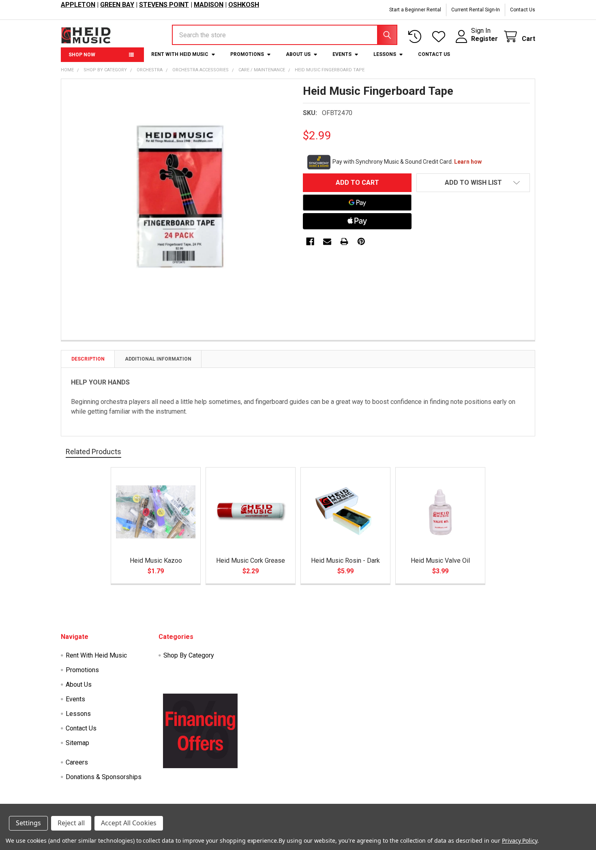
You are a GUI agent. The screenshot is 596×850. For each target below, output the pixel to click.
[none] (179, 197)
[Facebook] (310, 241)
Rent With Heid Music (179, 54)
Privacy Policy (519, 840)
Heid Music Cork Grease (250, 560)
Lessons (384, 54)
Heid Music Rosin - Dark (345, 560)
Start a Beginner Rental (415, 10)
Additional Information (158, 359)
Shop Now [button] (82, 55)
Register (484, 39)
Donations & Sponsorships (103, 777)
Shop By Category (188, 655)
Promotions (247, 54)
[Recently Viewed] (416, 36)
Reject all (71, 822)
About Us (298, 54)
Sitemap (77, 743)
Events (342, 54)
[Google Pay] (357, 202)
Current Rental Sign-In (475, 10)
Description (88, 359)
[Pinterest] (361, 241)
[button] (473, 182)
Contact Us (522, 10)
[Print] (344, 241)
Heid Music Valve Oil (440, 560)
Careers (77, 762)
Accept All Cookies (129, 822)
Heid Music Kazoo (156, 560)
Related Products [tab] (93, 451)
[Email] (327, 241)
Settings (28, 822)
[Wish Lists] (440, 36)
